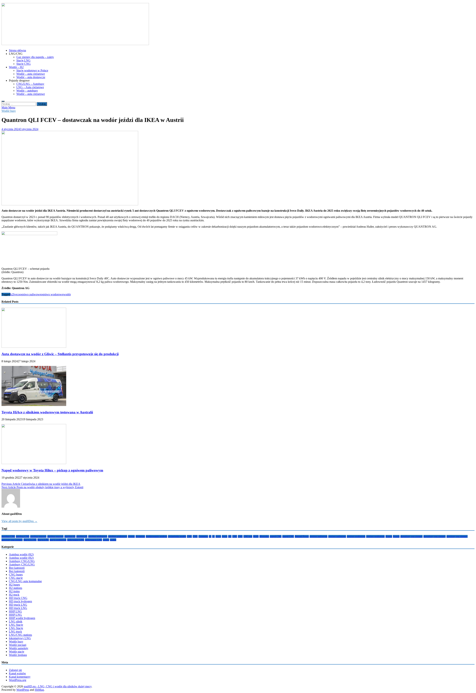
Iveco (16, 294)
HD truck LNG (18, 604)
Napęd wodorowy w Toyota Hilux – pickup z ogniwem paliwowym (52, 470)
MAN (256, 536)
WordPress (22, 689)
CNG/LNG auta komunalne (25, 581)
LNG (234, 536)
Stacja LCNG (30, 539)
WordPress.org (17, 680)
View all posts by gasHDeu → (19, 521)
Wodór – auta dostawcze (30, 77)
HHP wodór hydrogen (22, 618)
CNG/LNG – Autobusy (30, 83)
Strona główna (17, 50)
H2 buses (14, 584)
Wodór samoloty (18, 648)
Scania (388, 536)
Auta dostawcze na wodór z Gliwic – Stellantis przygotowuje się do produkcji (60, 354)
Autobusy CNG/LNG (22, 561)
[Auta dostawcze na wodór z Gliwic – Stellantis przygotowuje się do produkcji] (33, 346)
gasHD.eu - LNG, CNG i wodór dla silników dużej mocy (57, 686)
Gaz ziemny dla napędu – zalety (35, 57)
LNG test (247, 536)
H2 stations (15, 588)
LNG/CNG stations (20, 634)
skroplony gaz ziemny (411, 536)
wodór (67, 294)
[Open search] (2, 101)
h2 (11, 294)
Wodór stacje (16, 651)
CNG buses (16, 574)
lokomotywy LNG (20, 638)
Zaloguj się (15, 670)
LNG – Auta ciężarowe (30, 87)
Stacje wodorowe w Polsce (32, 70)
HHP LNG (15, 611)
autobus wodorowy (97, 536)
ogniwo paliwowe (30, 294)
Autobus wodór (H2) (21, 554)
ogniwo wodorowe (52, 294)
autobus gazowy (38, 536)
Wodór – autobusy (27, 90)
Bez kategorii (17, 567)
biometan (140, 536)
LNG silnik (15, 621)
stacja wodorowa (58, 539)
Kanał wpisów (17, 673)
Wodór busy (8, 110)
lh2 (229, 536)
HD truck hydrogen (20, 601)
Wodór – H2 (16, 67)
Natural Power (302, 536)
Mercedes (264, 536)
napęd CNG (276, 536)
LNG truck (15, 631)
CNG (189, 536)
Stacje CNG (23, 63)
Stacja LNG (43, 539)
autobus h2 (69, 536)
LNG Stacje (16, 624)
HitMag (39, 689)
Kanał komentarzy (19, 676)
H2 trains (14, 591)
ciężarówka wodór (177, 536)
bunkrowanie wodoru (156, 536)
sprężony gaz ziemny (457, 536)
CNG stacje (16, 577)
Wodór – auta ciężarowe (30, 73)
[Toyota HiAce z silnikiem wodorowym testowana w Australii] (33, 405)
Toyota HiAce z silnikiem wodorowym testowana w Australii (47, 412)
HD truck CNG (18, 598)
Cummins (203, 536)
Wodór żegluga (18, 655)
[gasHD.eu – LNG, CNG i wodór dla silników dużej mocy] (75, 44)
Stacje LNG (23, 60)
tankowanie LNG (75, 539)
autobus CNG (8, 536)
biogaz (131, 536)
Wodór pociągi (17, 644)
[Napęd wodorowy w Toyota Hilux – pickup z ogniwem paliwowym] (33, 463)
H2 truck (14, 594)
